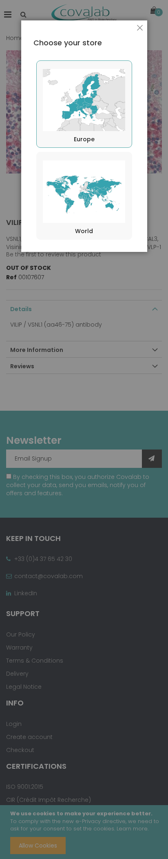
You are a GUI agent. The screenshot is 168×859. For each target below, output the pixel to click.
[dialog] (84, 429)
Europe (84, 139)
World (84, 231)
